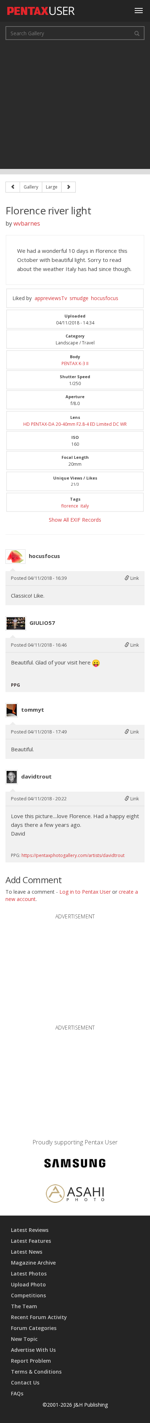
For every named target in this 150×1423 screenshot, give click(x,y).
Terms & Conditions (36, 1371)
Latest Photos (29, 1273)
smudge (79, 298)
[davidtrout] (11, 777)
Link (134, 578)
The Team (24, 1306)
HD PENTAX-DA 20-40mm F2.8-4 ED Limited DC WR (75, 424)
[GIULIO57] (15, 623)
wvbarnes (26, 223)
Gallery (31, 187)
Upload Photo (28, 1284)
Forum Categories (33, 1328)
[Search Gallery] (137, 33)
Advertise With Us (33, 1349)
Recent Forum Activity (39, 1317)
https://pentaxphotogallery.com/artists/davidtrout (73, 855)
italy (84, 506)
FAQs (17, 1393)
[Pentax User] (41, 9)
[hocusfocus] (15, 556)
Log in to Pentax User (85, 891)
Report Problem (31, 1360)
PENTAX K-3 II (75, 363)
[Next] (68, 187)
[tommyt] (11, 710)
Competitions (28, 1295)
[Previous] (12, 187)
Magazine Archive (33, 1262)
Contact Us (25, 1382)
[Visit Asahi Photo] (75, 1194)
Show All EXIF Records (75, 519)
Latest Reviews (29, 1229)
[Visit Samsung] (75, 1164)
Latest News (26, 1251)
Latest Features (31, 1240)
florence (69, 506)
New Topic (24, 1338)
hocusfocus (104, 298)
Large (52, 187)
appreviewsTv (51, 298)
